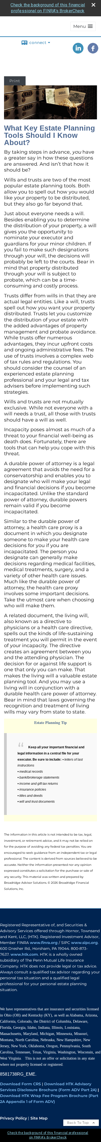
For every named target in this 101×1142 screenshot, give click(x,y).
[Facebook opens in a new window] (93, 51)
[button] (83, 26)
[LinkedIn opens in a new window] (78, 51)
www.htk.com (24, 954)
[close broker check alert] (93, 5)
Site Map (39, 1118)
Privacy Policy (13, 1118)
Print (14, 80)
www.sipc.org (84, 942)
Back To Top (78, 1123)
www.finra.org (44, 942)
